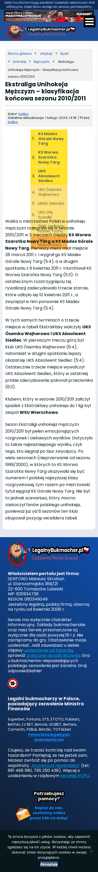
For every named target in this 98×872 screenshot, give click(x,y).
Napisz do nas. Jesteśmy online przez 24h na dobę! (49, 813)
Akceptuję (49, 864)
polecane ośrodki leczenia (53, 655)
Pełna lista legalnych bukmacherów (49, 737)
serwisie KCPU (75, 776)
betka (23, 113)
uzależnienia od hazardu (48, 650)
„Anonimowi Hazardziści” (55, 765)
